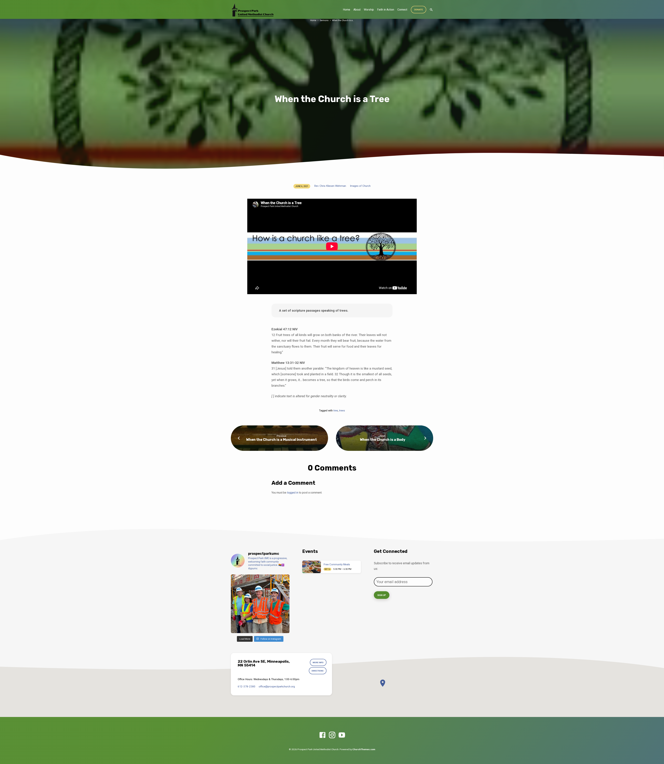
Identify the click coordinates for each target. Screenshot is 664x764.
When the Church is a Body (382, 440)
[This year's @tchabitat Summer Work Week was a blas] (260, 603)
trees (342, 410)
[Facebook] (322, 735)
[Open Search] (431, 10)
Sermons (324, 20)
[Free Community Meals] (311, 567)
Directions (318, 671)
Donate (418, 9)
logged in (292, 492)
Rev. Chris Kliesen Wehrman (330, 185)
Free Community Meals (337, 564)
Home (346, 9)
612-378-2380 (246, 686)
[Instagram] (332, 735)
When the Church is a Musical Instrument (281, 440)
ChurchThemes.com (363, 749)
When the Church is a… (343, 20)
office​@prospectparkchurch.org (277, 686)
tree (335, 410)
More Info (318, 662)
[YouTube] (342, 735)
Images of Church (360, 185)
